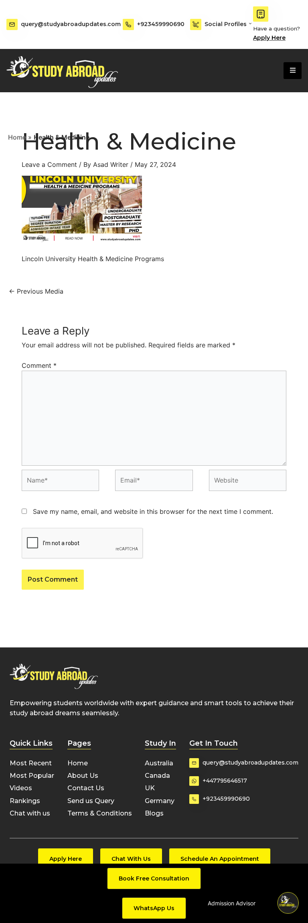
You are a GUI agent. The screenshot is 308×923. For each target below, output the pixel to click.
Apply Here (269, 37)
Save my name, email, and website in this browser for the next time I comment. (153, 511)
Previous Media (36, 291)
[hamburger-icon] (293, 70)
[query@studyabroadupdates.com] (12, 24)
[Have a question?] (260, 14)
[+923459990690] (128, 24)
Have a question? (276, 28)
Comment (39, 365)
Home (17, 137)
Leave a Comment (49, 164)
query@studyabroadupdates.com (71, 24)
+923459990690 (160, 24)
